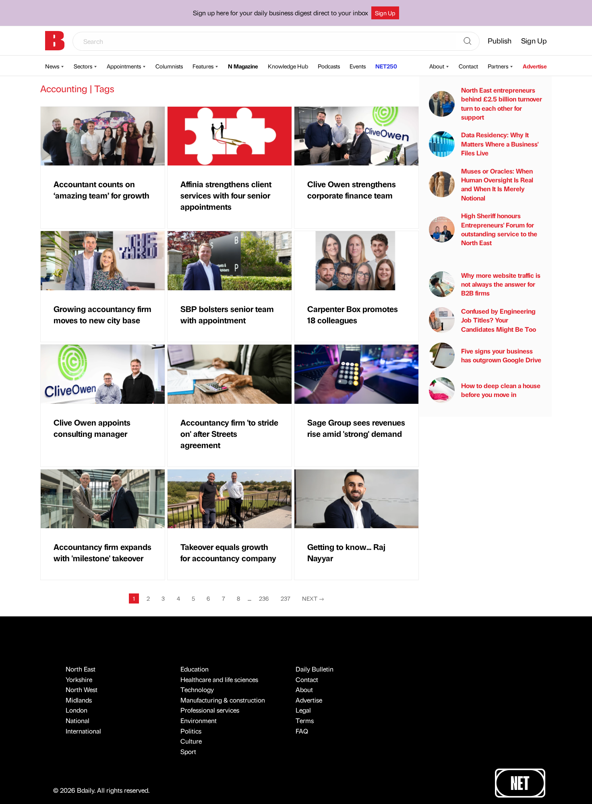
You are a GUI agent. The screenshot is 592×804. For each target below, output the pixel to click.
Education (194, 669)
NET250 (386, 66)
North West (81, 689)
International (83, 731)
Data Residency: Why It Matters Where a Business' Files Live (499, 143)
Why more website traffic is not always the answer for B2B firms (500, 284)
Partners (498, 66)
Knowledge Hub (288, 66)
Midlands (79, 700)
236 (264, 598)
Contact (468, 66)
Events (358, 66)
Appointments (124, 66)
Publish (499, 40)
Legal (303, 710)
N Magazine (243, 66)
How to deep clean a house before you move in (500, 390)
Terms (305, 720)
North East (80, 669)
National (77, 720)
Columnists (169, 66)
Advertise (535, 66)
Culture (191, 741)
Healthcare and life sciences (219, 679)
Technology (197, 689)
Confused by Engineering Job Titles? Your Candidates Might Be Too (498, 320)
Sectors (83, 66)
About (436, 66)
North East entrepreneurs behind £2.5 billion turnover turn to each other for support (501, 103)
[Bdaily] (54, 40)
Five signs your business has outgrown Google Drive (501, 355)
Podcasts (329, 66)
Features (203, 66)
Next (313, 598)
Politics (190, 731)
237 (285, 598)
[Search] (467, 41)
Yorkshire (79, 679)
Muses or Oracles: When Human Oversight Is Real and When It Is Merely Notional (497, 184)
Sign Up (385, 13)
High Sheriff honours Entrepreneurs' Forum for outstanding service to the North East (499, 229)
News (52, 66)
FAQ (302, 731)
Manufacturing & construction (222, 700)
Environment (198, 720)
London (76, 710)
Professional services (209, 710)
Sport (188, 751)
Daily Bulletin (314, 669)
